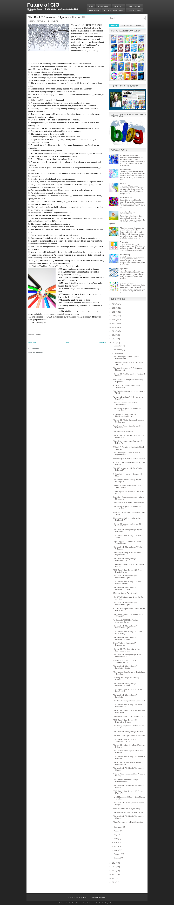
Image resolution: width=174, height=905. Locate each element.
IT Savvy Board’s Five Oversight (125, 593)
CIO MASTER (118, 6)
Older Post (102, 342)
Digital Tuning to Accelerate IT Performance (124, 644)
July (116, 835)
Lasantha (95, 903)
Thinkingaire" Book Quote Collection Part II (129, 716)
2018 (114, 335)
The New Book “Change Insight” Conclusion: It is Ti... (125, 559)
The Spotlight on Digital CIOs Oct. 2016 (128, 812)
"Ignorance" (124, 269)
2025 (114, 308)
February (117, 854)
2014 (114, 867)
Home (91, 6)
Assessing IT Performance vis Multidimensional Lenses (124, 415)
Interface (123, 184)
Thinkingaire (38, 334)
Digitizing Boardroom (113, 10)
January (117, 858)
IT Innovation (94, 10)
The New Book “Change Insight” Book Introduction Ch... (127, 656)
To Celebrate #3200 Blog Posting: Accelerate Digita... (125, 621)
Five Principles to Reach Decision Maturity (129, 459)
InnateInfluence (125, 170)
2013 (114, 871)
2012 (114, 874)
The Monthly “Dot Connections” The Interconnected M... (126, 650)
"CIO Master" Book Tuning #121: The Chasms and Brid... (127, 583)
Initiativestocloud (126, 198)
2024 (114, 312)
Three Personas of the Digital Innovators (128, 822)
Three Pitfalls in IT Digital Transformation (128, 503)
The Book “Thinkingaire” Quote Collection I (129, 735)
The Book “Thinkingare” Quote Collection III (56, 16)
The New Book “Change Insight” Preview (128, 732)
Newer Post (32, 342)
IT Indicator (124, 242)
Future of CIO (43, 5)
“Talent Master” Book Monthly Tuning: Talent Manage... (127, 542)
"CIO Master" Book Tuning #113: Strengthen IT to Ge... (125, 740)
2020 (114, 327)
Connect (139, 25)
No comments (52, 21)
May (116, 842)
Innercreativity (125, 255)
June (116, 839)
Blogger (103, 897)
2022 (114, 320)
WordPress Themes (75, 903)
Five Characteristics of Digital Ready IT (127, 809)
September (118, 827)
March (116, 850)
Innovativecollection (127, 283)
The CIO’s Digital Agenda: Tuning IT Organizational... (126, 454)
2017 (114, 339)
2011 (114, 878)
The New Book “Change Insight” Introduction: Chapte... (125, 588)
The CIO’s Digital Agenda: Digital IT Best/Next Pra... (126, 358)
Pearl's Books (127, 25)
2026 (114, 304)
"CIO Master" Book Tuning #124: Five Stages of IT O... (127, 536)
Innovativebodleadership (129, 155)
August (117, 831)
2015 (114, 863)
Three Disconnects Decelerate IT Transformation (125, 404)
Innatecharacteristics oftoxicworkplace (127, 213)
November (118, 350)
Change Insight (134, 10)
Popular (114, 25)
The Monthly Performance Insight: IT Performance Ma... (126, 781)
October (117, 353)
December (118, 346)
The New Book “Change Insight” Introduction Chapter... (125, 577)
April (116, 846)
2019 (114, 331)
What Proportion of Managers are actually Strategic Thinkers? (132, 229)
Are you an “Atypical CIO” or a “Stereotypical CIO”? (124, 661)
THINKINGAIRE (103, 6)
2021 (114, 323)
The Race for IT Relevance (123, 432)
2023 (114, 316)
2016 (114, 343)
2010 (114, 882)
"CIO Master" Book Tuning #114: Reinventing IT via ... (125, 721)
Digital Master (134, 6)
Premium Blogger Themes (107, 903)
